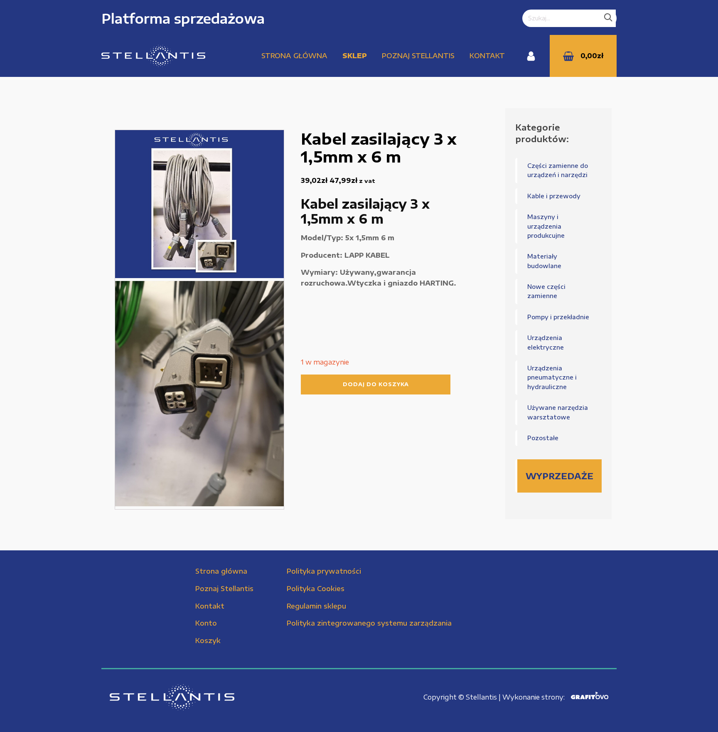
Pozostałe (542, 437)
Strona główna (294, 56)
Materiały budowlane (544, 261)
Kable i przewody (553, 196)
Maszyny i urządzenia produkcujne (546, 226)
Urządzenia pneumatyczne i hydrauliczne (552, 377)
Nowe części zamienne (546, 291)
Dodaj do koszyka (376, 384)
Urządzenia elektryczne (545, 342)
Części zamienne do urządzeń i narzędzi (557, 170)
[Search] (608, 18)
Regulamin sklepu (316, 606)
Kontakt (487, 56)
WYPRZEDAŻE (559, 476)
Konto (206, 623)
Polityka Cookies (315, 588)
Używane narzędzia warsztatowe (557, 412)
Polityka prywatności (324, 571)
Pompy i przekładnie (558, 316)
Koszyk (208, 640)
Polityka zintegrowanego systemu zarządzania (369, 623)
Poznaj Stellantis (418, 56)
